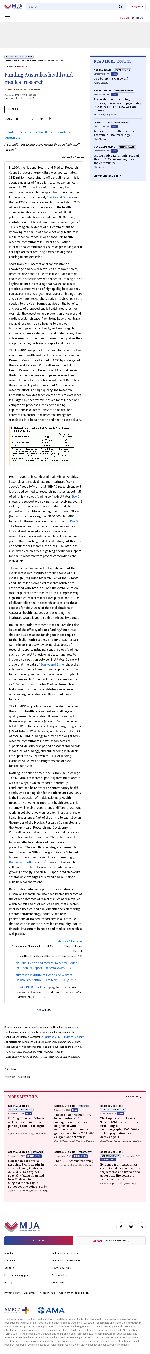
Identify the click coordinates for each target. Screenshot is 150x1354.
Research (84, 1106)
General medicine (14, 60)
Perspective (85, 1152)
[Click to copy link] (49, 119)
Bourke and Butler (58, 197)
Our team (9, 1268)
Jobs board (58, 1282)
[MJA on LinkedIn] (141, 1226)
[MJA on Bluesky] (131, 1226)
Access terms (47, 1293)
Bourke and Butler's (22, 862)
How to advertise (61, 1268)
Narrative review (110, 1156)
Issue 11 (22, 66)
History (8, 1282)
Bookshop (38, 1241)
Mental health (103, 70)
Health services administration (45, 60)
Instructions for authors (65, 1253)
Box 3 (74, 521)
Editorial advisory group (17, 1275)
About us (9, 1253)
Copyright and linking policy (74, 1293)
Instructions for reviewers (66, 1260)
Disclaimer (29, 1293)
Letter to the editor (20, 1109)
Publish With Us (131, 18)
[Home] (13, 6)
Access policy (59, 1275)
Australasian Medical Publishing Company (63, 1037)
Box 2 (76, 496)
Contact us (10, 1260)
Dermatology (102, 122)
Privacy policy (12, 1293)
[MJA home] (22, 1227)
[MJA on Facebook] (120, 1226)
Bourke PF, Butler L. (29, 987)
